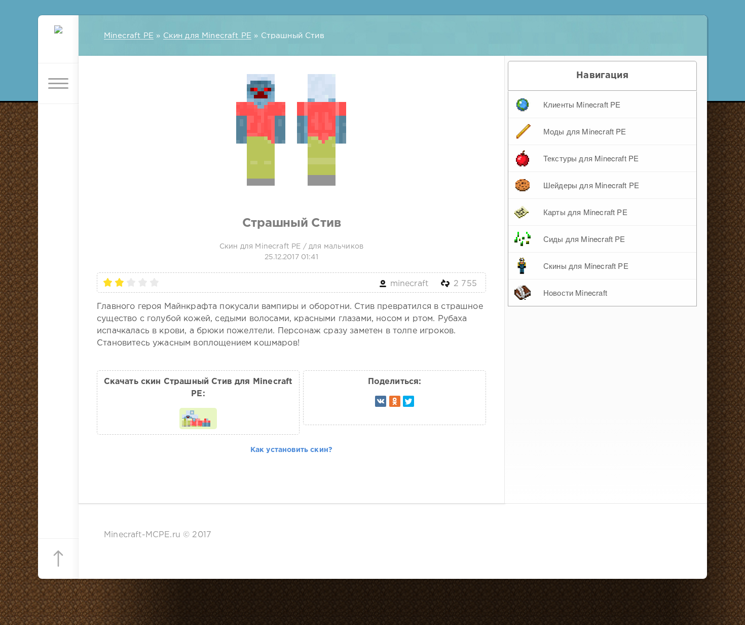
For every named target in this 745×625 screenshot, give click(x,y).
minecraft (409, 284)
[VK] (380, 401)
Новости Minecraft (575, 292)
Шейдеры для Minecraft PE (591, 185)
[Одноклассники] (394, 401)
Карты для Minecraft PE (585, 211)
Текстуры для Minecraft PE (591, 158)
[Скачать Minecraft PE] (58, 43)
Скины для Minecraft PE (585, 265)
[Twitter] (408, 401)
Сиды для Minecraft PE (584, 238)
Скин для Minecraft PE (260, 247)
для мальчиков (336, 247)
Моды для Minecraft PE (584, 131)
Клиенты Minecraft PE (581, 104)
